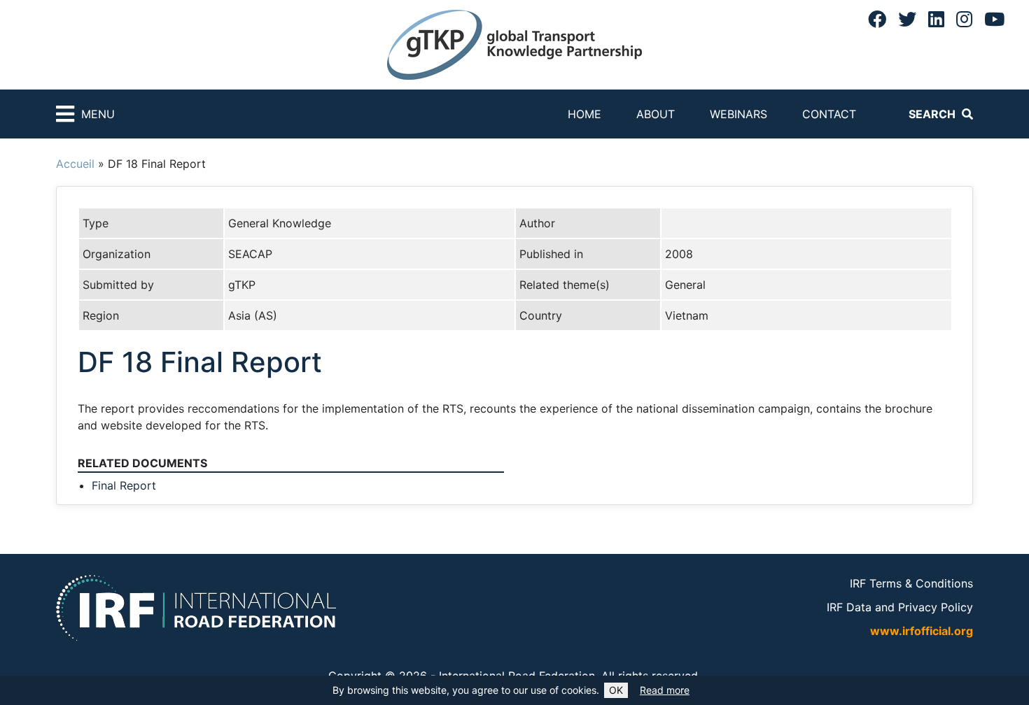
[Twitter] (907, 19)
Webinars (738, 114)
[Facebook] (877, 19)
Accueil (75, 164)
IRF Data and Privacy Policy (900, 607)
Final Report (124, 485)
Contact (829, 114)
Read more (665, 690)
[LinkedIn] (936, 19)
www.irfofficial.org (921, 631)
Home (584, 114)
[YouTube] (994, 19)
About (655, 114)
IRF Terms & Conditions (911, 583)
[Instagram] (964, 19)
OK (616, 690)
